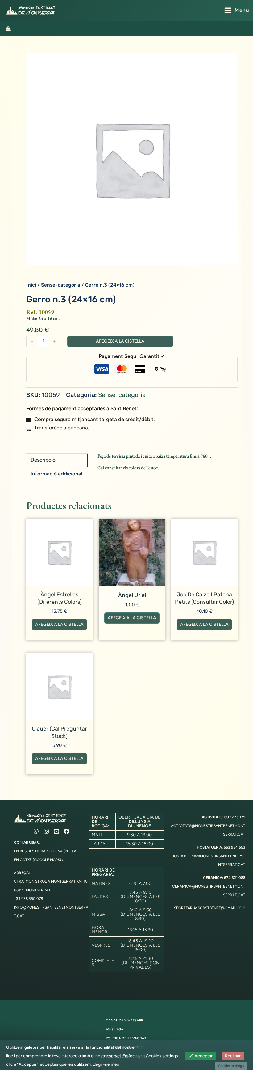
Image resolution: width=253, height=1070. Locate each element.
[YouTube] (56, 831)
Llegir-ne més (106, 1064)
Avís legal (115, 1029)
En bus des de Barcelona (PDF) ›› (45, 851)
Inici (31, 285)
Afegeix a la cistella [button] (59, 624)
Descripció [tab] (43, 460)
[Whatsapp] (36, 831)
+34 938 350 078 (28, 899)
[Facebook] (66, 831)
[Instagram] (46, 831)
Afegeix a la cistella (120, 341)
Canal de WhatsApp (124, 1020)
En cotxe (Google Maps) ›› (39, 860)
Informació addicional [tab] (56, 474)
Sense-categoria (60, 285)
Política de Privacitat (126, 1038)
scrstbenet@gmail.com (221, 908)
